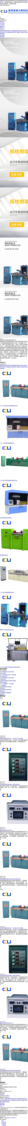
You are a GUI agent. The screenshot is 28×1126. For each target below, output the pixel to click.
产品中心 (2, 29)
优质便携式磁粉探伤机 (5, 517)
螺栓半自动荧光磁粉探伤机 (7, 629)
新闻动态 (2, 26)
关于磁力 (2, 24)
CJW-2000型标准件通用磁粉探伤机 (9, 405)
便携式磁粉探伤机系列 (5, 30)
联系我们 (2, 36)
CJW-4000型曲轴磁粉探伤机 (7, 592)
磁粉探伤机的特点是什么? (6, 830)
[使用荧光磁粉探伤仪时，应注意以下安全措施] (0, 744)
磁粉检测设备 (6, 1101)
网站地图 (2, 1104)
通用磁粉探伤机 (4, 555)
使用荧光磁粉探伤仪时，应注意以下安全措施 (11, 738)
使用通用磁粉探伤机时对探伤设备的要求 (10, 879)
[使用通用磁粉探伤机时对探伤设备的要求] (0, 888)
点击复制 (16, 1107)
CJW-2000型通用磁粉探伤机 (7, 443)
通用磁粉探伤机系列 (17, 30)
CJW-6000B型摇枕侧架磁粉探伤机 (8, 480)
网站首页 (2, 21)
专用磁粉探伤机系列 (11, 32)
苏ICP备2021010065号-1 (11, 1117)
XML (1, 1106)
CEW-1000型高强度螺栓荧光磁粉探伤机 (10, 667)
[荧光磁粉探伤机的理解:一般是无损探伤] (0, 790)
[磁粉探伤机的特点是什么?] (0, 839)
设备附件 (22, 32)
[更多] (1, 889)
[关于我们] (0, 359)
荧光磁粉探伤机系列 (5, 1100)
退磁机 (18, 32)
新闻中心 (2, 27)
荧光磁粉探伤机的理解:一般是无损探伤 (10, 784)
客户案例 (2, 35)
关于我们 (2, 23)
